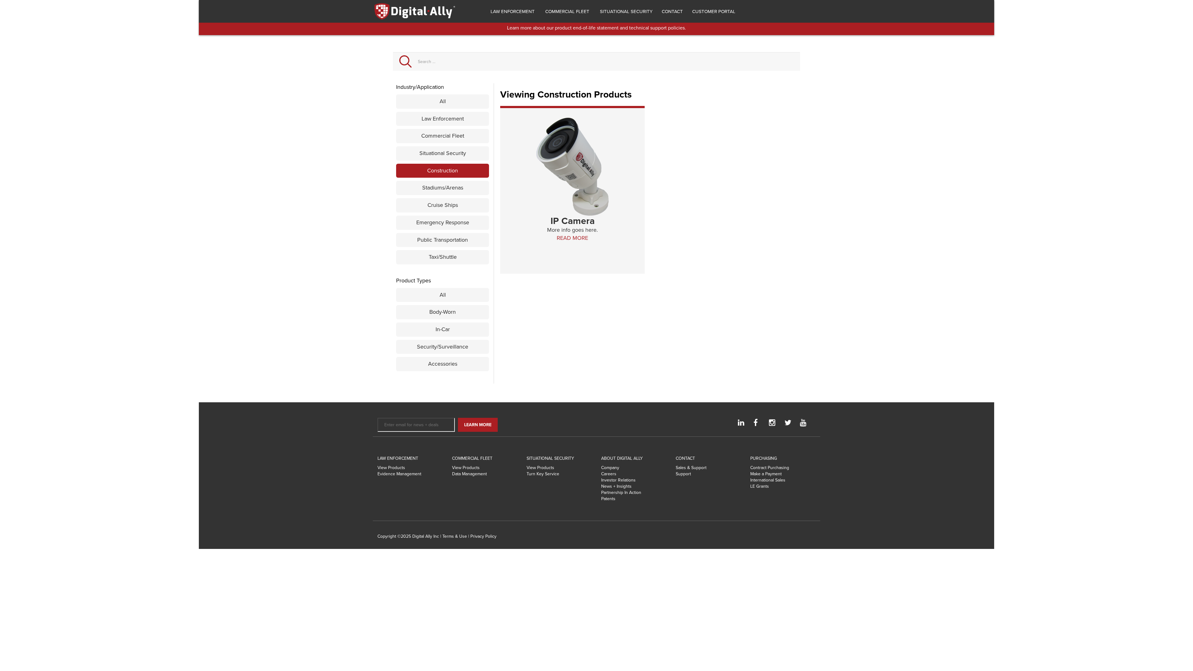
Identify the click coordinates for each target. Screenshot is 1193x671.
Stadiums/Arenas (442, 187)
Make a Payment (766, 474)
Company (610, 467)
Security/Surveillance (442, 346)
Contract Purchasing (769, 467)
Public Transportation (442, 239)
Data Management (469, 474)
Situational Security (625, 11)
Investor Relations (618, 480)
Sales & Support (691, 467)
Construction (442, 170)
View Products (391, 467)
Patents (608, 498)
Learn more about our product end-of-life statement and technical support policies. (596, 28)
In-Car (443, 329)
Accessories (442, 363)
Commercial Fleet (566, 11)
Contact (672, 11)
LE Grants (759, 486)
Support (683, 474)
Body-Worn (442, 311)
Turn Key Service (543, 474)
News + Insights (616, 486)
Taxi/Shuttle (443, 256)
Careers (608, 474)
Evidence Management (399, 474)
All (443, 101)
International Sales (767, 480)
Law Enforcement (512, 11)
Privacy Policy (483, 536)
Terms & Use (454, 536)
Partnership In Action (621, 492)
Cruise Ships (442, 205)
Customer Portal (713, 11)
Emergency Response (442, 222)
